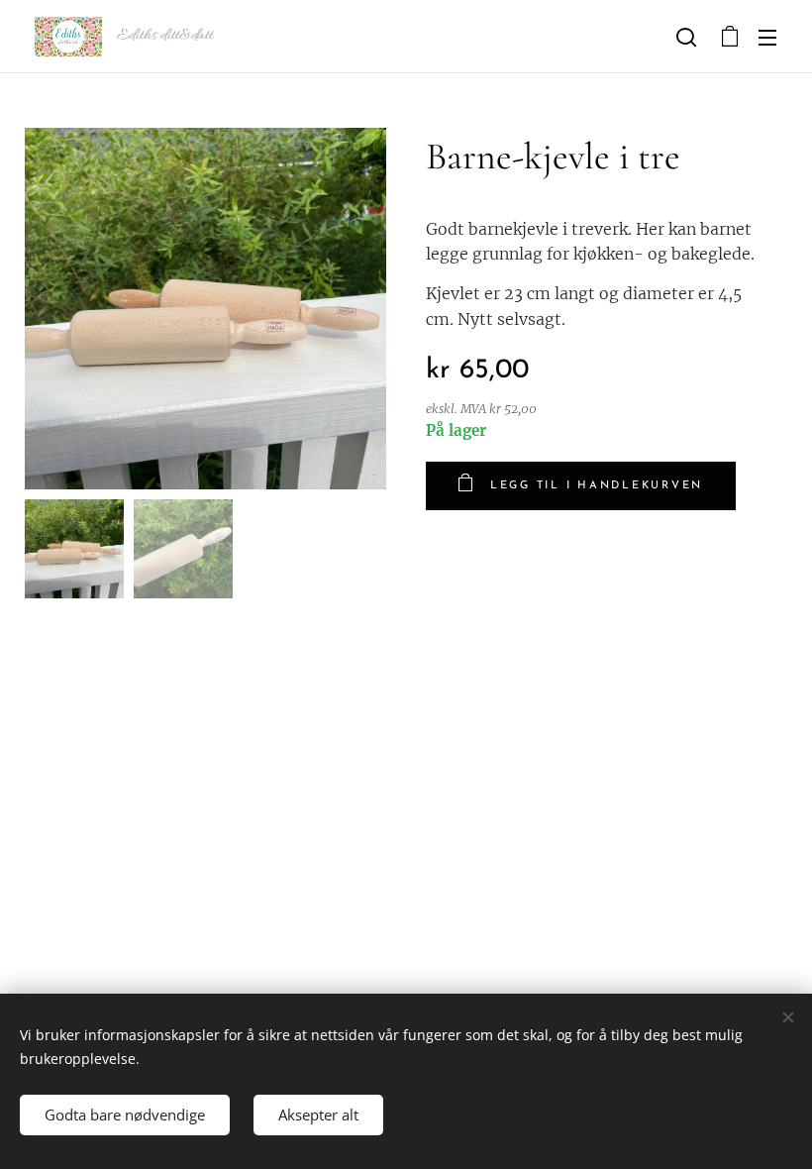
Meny (767, 36)
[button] (686, 36)
